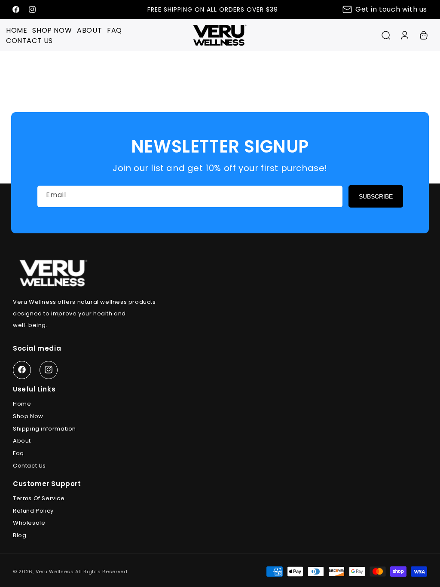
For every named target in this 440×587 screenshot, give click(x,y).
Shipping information (44, 429)
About (22, 441)
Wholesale (29, 523)
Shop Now (28, 416)
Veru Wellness (55, 571)
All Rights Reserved (101, 571)
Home (22, 404)
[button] (385, 35)
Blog (19, 535)
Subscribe (376, 196)
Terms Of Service (39, 498)
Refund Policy (33, 511)
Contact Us (29, 466)
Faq (18, 453)
